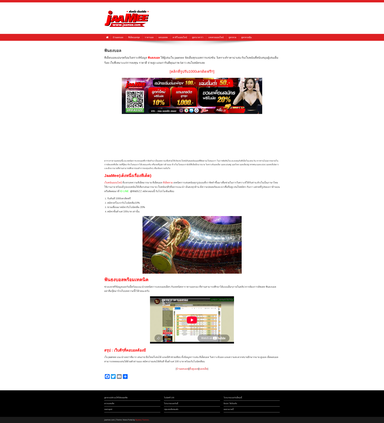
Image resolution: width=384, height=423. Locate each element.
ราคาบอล (149, 37)
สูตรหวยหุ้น (246, 37)
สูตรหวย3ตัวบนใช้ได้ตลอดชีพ (116, 398)
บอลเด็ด (203, 369)
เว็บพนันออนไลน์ (113, 182)
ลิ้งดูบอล (193, 369)
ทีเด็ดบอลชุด (134, 37)
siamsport (108, 409)
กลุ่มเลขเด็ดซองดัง (171, 409)
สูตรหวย (232, 37)
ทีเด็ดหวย (168, 182)
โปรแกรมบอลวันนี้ (171, 403)
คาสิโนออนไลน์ (180, 37)
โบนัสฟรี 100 (169, 398)
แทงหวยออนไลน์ (216, 37)
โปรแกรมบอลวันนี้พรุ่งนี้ (233, 398)
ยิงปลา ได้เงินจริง (230, 403)
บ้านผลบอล (118, 37)
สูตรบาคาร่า (197, 37)
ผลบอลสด (163, 37)
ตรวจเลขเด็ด (109, 403)
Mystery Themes (142, 420)
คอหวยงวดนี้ (229, 409)
